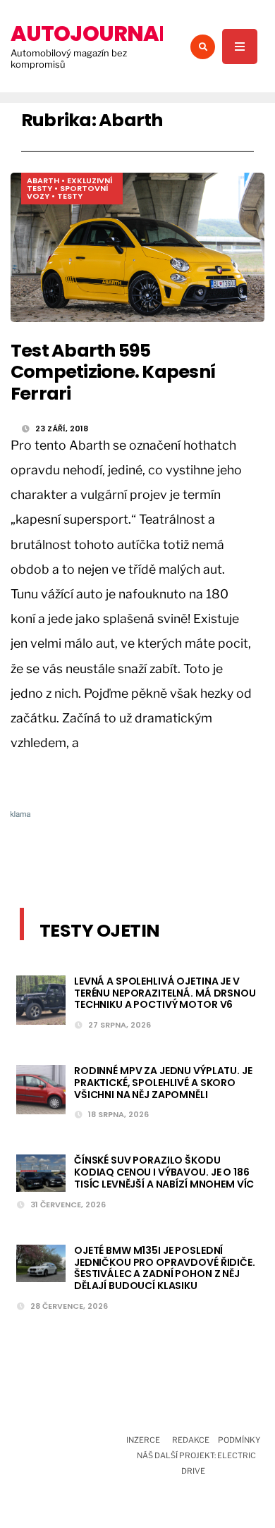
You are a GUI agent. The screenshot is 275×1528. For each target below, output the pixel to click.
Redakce (190, 1440)
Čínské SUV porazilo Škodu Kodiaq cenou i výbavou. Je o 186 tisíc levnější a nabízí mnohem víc (164, 1172)
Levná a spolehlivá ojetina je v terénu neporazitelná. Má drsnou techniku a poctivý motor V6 (165, 993)
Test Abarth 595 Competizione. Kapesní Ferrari (113, 372)
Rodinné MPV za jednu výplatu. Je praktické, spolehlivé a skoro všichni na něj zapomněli (163, 1083)
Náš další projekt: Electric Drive (196, 1463)
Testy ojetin (99, 930)
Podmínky (239, 1440)
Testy (69, 196)
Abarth (43, 180)
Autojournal (90, 33)
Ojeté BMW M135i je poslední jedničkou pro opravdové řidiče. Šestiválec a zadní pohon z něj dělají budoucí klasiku (164, 1268)
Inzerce (143, 1440)
